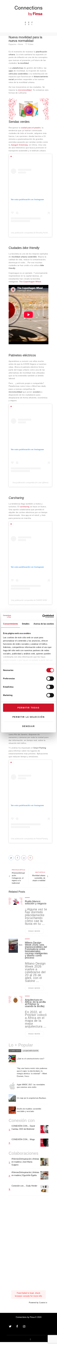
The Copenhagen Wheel (30, 282)
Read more (34, 931)
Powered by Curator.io (38, 1303)
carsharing (24, 506)
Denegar (28, 726)
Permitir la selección (28, 717)
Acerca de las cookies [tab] (44, 624)
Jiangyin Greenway (19, 145)
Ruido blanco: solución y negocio (35, 902)
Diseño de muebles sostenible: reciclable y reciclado (29, 1110)
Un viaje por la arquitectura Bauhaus (31, 1098)
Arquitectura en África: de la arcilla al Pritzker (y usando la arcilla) (35, 1003)
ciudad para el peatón (31, 128)
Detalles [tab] (26, 624)
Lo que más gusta (30, 1051)
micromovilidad (25, 90)
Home (20, 44)
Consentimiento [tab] (10, 624)
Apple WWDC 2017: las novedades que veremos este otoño (31, 1086)
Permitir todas (28, 708)
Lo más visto (14, 1051)
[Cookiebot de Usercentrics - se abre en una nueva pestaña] (42, 616)
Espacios (12, 44)
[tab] (15, 1051)
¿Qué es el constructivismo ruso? (30, 1059)
